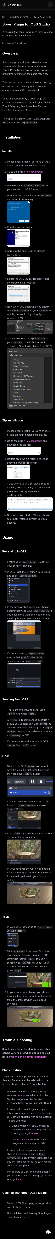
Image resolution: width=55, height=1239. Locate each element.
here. (19, 1179)
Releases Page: (34, 171)
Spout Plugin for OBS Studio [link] (43, 17)
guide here (33, 1133)
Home (4, 17)
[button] (48, 1232)
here (19, 1095)
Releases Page (34, 440)
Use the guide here (22, 1139)
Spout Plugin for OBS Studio (20, 17)
